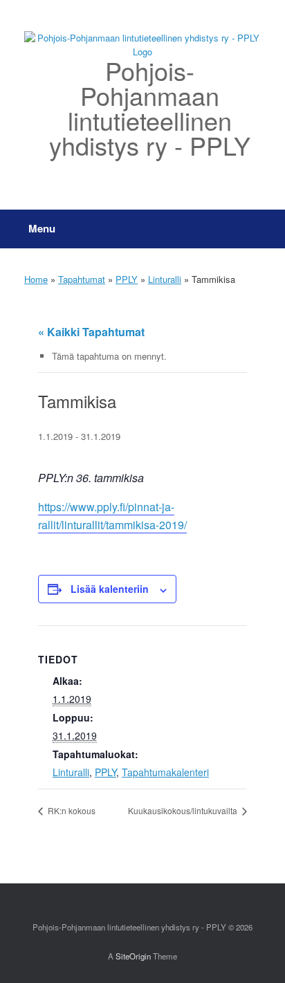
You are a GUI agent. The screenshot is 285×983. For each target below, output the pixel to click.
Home (36, 279)
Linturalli (164, 279)
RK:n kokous (70, 810)
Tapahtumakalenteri (165, 772)
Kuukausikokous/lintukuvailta (183, 810)
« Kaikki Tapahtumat (91, 332)
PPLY (127, 279)
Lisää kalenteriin (110, 589)
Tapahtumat (81, 279)
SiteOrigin (133, 956)
